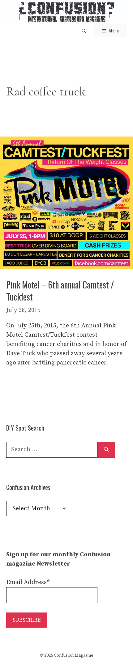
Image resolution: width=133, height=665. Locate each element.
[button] (84, 30)
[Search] (106, 450)
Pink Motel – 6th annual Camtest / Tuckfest (60, 290)
